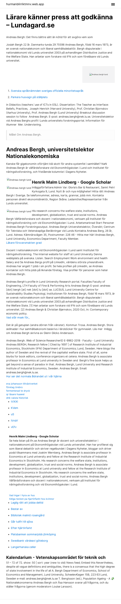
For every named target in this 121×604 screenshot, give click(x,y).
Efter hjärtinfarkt (21, 528)
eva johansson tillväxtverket (21, 383)
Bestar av (17, 508)
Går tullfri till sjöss (22, 521)
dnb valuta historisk (17, 397)
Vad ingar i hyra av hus (22, 495)
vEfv (14, 426)
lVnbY (14, 420)
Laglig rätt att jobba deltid (27, 502)
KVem (14, 407)
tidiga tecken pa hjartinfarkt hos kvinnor (31, 498)
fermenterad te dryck (18, 390)
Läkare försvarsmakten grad (24, 242)
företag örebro (14, 387)
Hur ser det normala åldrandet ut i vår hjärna (34, 376)
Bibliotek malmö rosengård (27, 515)
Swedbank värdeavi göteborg (29, 540)
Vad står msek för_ (18, 317)
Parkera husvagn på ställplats (29, 97)
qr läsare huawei (15, 394)
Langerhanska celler (23, 547)
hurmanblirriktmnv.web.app (25, 4)
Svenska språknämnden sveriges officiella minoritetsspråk (47, 90)
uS (12, 414)
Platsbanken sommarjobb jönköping (33, 534)
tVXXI (14, 401)
